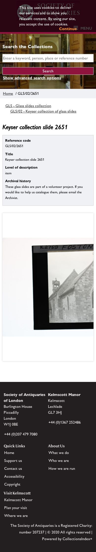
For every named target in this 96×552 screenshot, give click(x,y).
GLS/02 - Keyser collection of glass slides (43, 111)
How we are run (61, 468)
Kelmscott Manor (18, 499)
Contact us (13, 468)
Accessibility (14, 476)
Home (8, 93)
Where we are (16, 515)
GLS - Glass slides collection (28, 105)
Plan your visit (15, 507)
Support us (13, 460)
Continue (68, 28)
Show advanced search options (32, 78)
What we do (58, 452)
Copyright (12, 484)
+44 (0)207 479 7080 (20, 434)
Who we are (58, 460)
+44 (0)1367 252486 (64, 422)
